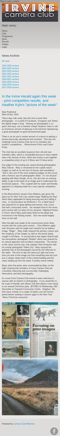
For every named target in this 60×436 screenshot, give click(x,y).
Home (4, 31)
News (4, 39)
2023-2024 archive (10, 71)
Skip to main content (9, 1)
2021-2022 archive (10, 76)
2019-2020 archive (10, 82)
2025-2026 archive (10, 65)
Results (5, 41)
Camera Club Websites (24, 424)
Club (4, 33)
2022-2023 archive (10, 74)
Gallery (5, 44)
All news (6, 61)
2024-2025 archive (10, 68)
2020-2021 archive (10, 79)
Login (4, 47)
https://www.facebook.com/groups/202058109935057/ (54, 431)
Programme (7, 36)
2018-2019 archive (10, 84)
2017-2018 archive (10, 87)
